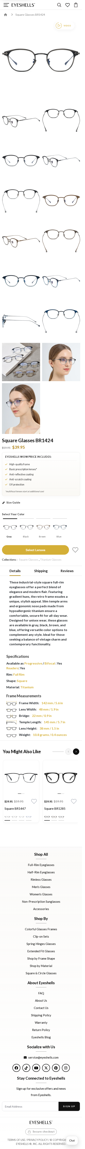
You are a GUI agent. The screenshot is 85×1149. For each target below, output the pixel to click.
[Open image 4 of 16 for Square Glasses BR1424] (21, 161)
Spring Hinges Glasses (41, 943)
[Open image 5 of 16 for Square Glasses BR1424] (61, 161)
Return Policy (41, 1030)
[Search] (59, 5)
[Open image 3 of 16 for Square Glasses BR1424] (61, 121)
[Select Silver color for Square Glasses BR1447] (21, 817)
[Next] (76, 751)
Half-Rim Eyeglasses (41, 872)
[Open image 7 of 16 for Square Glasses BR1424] (61, 201)
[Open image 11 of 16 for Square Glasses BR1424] (61, 282)
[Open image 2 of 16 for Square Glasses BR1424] (21, 121)
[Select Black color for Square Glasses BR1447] (7, 817)
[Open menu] (6, 5)
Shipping (41, 571)
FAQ (41, 993)
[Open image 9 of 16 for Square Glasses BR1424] (61, 242)
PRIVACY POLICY (37, 1139)
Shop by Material (41, 965)
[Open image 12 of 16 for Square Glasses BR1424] (21, 322)
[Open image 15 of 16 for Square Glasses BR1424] (61, 362)
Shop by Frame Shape (41, 958)
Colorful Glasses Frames (41, 929)
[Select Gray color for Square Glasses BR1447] (14, 817)
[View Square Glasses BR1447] (21, 778)
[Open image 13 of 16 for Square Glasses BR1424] (61, 322)
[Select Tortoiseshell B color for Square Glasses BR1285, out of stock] (61, 817)
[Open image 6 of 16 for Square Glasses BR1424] (21, 201)
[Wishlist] (67, 5)
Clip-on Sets (41, 936)
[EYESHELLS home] (23, 5)
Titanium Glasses (50, 559)
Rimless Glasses (41, 879)
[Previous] (68, 751)
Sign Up (69, 1106)
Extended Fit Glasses (41, 951)
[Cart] (76, 5)
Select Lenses (35, 550)
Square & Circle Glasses (41, 973)
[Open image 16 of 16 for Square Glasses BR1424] (21, 408)
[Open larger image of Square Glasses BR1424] (41, 61)
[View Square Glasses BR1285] (60, 778)
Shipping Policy (41, 1015)
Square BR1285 (54, 808)
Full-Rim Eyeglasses (41, 865)
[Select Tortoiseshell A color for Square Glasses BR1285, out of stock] (54, 817)
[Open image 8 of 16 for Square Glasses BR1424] (21, 242)
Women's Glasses (41, 894)
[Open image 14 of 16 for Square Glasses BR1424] (21, 362)
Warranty (41, 1022)
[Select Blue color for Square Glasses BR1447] (28, 817)
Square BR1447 (15, 808)
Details (15, 571)
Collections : (9, 559)
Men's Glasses (41, 887)
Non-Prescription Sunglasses (41, 901)
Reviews (67, 571)
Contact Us (41, 1008)
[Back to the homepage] (8, 14)
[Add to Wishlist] (75, 550)
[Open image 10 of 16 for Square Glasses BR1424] (21, 282)
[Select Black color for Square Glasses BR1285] (47, 817)
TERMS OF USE (16, 1139)
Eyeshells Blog (41, 1037)
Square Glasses (28, 559)
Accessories (41, 909)
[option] (21, 792)
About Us (41, 1000)
